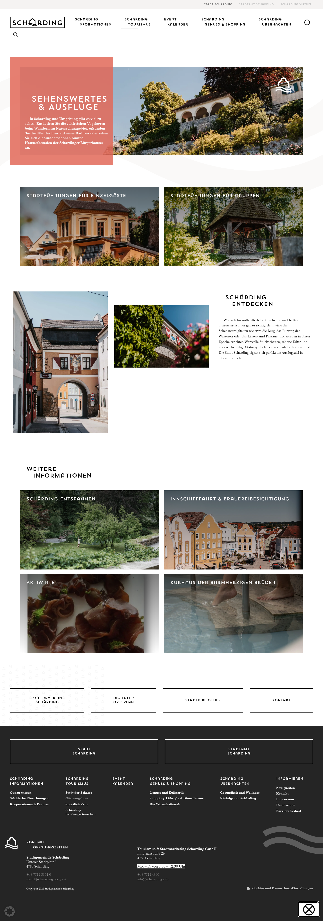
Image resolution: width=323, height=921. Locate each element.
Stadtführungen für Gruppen (215, 196)
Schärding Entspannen (61, 499)
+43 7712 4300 (148, 874)
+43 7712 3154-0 (39, 874)
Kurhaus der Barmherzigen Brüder (223, 583)
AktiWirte (40, 583)
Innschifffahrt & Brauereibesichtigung (229, 499)
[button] (309, 35)
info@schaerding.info (152, 879)
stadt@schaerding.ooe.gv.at (46, 879)
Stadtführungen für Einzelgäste (76, 196)
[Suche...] (16, 35)
